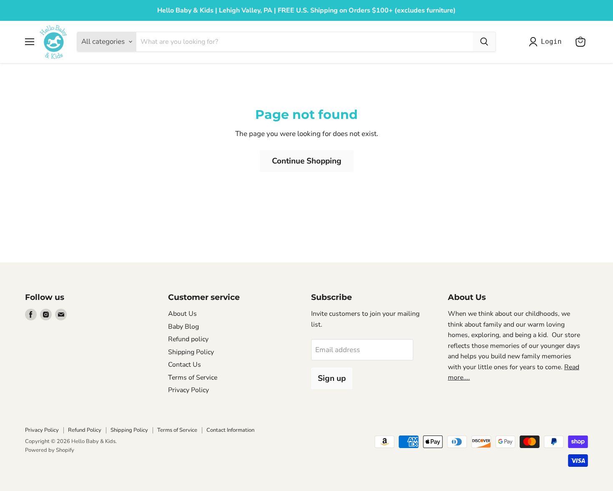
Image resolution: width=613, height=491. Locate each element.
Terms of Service (192, 377)
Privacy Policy (188, 390)
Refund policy (188, 339)
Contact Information (230, 430)
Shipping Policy (191, 352)
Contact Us (184, 364)
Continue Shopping (307, 161)
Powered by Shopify (49, 450)
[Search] (484, 41)
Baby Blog (183, 326)
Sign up (332, 378)
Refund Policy (84, 430)
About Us (182, 313)
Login (551, 41)
